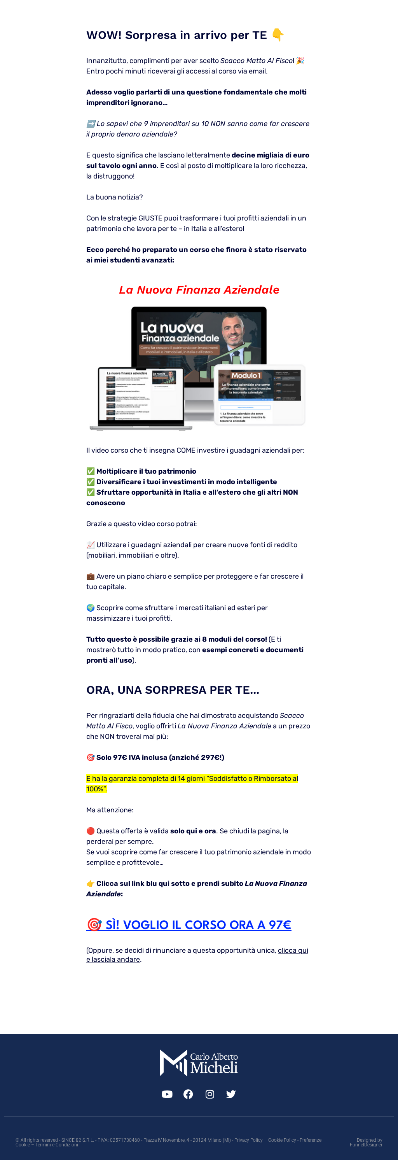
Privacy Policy (248, 1140)
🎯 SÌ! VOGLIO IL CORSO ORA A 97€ (189, 926)
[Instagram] (210, 1094)
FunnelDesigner (366, 1145)
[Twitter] (231, 1094)
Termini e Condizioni (56, 1145)
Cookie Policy (282, 1140)
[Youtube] (167, 1094)
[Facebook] (188, 1094)
